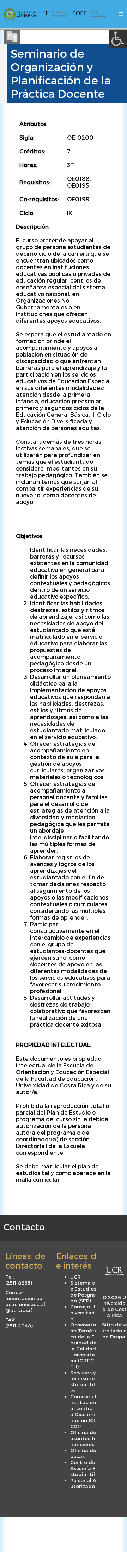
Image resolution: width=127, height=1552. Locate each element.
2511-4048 (19, 1326)
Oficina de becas (83, 1453)
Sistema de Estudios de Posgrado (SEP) (83, 1292)
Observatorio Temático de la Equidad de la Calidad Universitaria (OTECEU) (83, 1345)
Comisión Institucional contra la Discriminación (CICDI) (83, 1411)
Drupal (118, 1336)
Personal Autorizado (83, 1483)
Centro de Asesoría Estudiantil (83, 1468)
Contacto (24, 1227)
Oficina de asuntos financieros (83, 1438)
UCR (75, 1277)
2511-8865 (18, 1283)
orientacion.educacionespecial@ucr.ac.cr (25, 1304)
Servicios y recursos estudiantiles (83, 1381)
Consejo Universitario (82, 1312)
